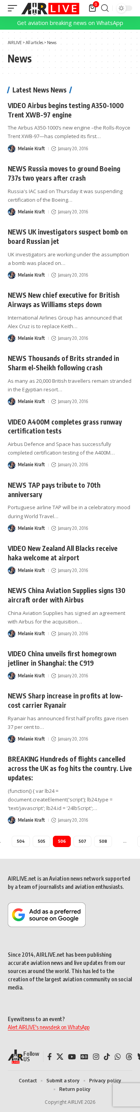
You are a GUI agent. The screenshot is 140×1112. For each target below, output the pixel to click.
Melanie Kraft (31, 148)
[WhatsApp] (118, 1057)
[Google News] (84, 1057)
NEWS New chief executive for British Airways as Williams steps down (63, 300)
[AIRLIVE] (50, 8)
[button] (14, 8)
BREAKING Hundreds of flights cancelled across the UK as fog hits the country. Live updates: (70, 768)
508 (103, 841)
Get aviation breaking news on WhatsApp (70, 23)
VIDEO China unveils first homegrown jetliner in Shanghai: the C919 (62, 658)
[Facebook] (50, 1057)
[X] (59, 1057)
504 (21, 841)
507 (82, 841)
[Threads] (129, 1057)
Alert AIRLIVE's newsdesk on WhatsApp (48, 1027)
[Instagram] (96, 1057)
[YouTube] (72, 1057)
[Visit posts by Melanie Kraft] (12, 149)
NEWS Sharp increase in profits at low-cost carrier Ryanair (65, 700)
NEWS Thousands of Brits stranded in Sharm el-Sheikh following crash (63, 363)
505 (41, 841)
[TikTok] (107, 1057)
